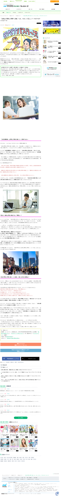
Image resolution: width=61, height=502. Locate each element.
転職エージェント (36, 489)
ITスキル (14, 12)
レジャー (24, 459)
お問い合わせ (37, 479)
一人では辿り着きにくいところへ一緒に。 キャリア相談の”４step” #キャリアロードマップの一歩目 (21, 373)
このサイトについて (12, 479)
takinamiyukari (9, 336)
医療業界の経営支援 (49, 490)
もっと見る (20, 417)
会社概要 (20, 493)
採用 (31, 493)
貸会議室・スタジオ (32, 491)
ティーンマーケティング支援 (38, 486)
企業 (23, 457)
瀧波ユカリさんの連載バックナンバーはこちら (21, 344)
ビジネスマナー (17, 477)
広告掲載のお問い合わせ (30, 479)
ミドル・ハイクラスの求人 (46, 483)
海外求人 (40, 483)
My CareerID (50, 487)
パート (55, 483)
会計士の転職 (46, 489)
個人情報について (23, 479)
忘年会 (5, 459)
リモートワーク (27, 12)
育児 (29, 457)
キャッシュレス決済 (9, 457)
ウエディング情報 (17, 487)
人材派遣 (16, 489)
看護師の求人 (20, 490)
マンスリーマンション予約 (32, 488)
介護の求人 (44, 490)
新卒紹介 (31, 489)
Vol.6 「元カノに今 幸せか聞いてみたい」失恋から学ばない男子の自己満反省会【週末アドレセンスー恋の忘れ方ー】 (20, 380)
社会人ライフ (9, 12)
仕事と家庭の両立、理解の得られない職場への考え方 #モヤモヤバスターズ (16, 369)
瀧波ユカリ (12, 362)
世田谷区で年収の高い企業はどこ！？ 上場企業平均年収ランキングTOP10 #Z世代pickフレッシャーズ (19, 401)
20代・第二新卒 (27, 489)
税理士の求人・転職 (51, 489)
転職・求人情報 (36, 483)
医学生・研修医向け (30, 483)
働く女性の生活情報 (49, 486)
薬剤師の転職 (16, 490)
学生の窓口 (5, 1)
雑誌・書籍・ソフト (55, 486)
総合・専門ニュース (23, 486)
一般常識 (2, 459)
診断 (3, 12)
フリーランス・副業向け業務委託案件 (35, 484)
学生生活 (32, 457)
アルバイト (51, 483)
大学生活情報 (44, 486)
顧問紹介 (56, 489)
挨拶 (17, 457)
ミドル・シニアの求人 (17, 484)
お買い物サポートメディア (24, 488)
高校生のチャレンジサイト (30, 486)
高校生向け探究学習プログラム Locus (24, 485)
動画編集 (14, 457)
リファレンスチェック (43, 491)
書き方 (20, 457)
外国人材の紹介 (55, 490)
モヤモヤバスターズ (20, 362)
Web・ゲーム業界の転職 (21, 489)
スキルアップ (20, 12)
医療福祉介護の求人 (43, 484)
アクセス (23, 493)
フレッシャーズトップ (4, 15)
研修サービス (16, 491)
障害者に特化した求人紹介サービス (25, 484)
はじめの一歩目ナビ (32, 1)
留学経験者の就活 (21, 483)
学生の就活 (16, 483)
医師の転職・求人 (31, 490)
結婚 (31, 459)
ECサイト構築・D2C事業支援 (39, 487)
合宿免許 (25, 1)
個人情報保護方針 (39, 493)
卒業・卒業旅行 (29, 477)
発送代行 (27, 491)
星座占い (18, 459)
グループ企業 (34, 493)
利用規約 (17, 479)
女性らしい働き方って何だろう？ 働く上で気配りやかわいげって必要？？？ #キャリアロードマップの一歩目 (21, 376)
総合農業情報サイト (27, 487)
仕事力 (16, 362)
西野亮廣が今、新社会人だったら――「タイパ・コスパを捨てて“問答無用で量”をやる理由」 (17, 390)
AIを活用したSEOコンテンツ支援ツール (41, 488)
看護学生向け (25, 483)
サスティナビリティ (27, 493)
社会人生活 (7, 362)
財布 (5, 457)
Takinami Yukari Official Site (13, 338)
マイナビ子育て (32, 487)
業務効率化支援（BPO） (22, 491)
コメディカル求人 (26, 490)
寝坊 (10, 459)
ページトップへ (56, 473)
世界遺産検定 (21, 487)
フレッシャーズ (18, 1)
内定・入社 (23, 477)
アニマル (2, 457)
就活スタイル (12, 1)
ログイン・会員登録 (55, 1)
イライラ (34, 459)
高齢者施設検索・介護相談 (50, 488)
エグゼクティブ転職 (41, 489)
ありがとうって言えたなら (17, 333)
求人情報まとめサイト (17, 486)
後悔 (29, 459)
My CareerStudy (46, 487)
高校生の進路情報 (17, 485)
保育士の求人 (36, 490)
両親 (21, 459)
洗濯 (14, 459)
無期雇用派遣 (40, 490)
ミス (8, 459)
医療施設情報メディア (17, 488)
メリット (26, 457)
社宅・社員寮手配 (38, 491)
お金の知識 (35, 477)
